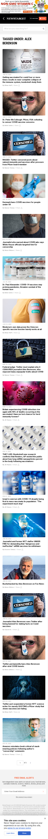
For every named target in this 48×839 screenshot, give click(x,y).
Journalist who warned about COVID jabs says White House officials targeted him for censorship (23, 244)
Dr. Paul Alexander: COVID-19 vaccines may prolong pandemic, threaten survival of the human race (22, 287)
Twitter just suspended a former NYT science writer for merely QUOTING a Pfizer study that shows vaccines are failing (23, 706)
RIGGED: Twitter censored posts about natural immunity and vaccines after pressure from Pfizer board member (23, 162)
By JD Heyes (7, 420)
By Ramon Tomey (8, 168)
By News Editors (8, 250)
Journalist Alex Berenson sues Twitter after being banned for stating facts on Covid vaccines (22, 623)
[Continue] (43, 791)
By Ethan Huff (7, 85)
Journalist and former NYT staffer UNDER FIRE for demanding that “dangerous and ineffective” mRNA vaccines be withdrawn (22, 543)
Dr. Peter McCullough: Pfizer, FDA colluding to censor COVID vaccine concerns (22, 121)
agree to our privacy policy (19, 828)
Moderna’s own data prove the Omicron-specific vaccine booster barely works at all (22, 328)
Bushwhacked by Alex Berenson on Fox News (23, 584)
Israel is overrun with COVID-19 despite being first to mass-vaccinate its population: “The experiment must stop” (23, 501)
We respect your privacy (24, 797)
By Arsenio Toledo (9, 549)
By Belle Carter (8, 125)
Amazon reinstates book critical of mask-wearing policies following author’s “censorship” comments (21, 748)
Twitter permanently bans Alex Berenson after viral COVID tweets (21, 665)
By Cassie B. (7, 629)
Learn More (10, 833)
